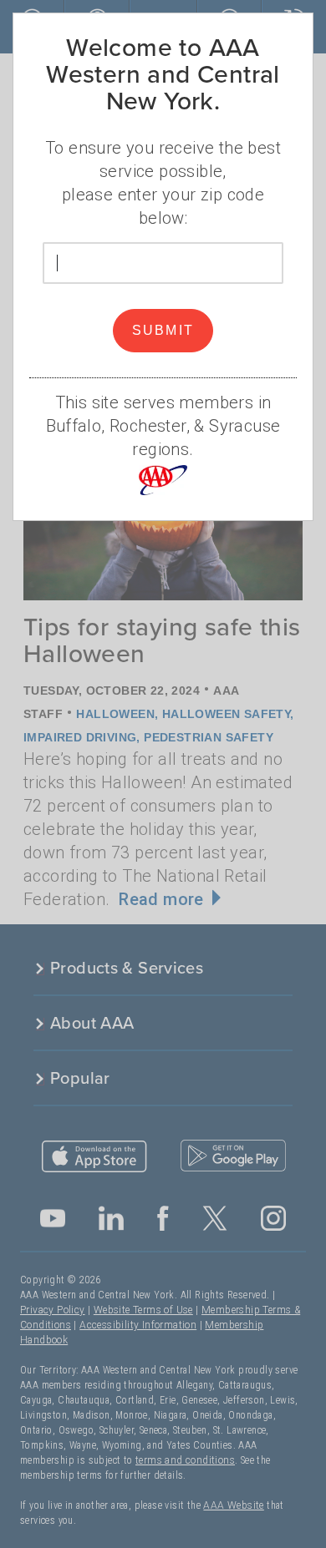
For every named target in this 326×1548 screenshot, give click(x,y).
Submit (163, 330)
